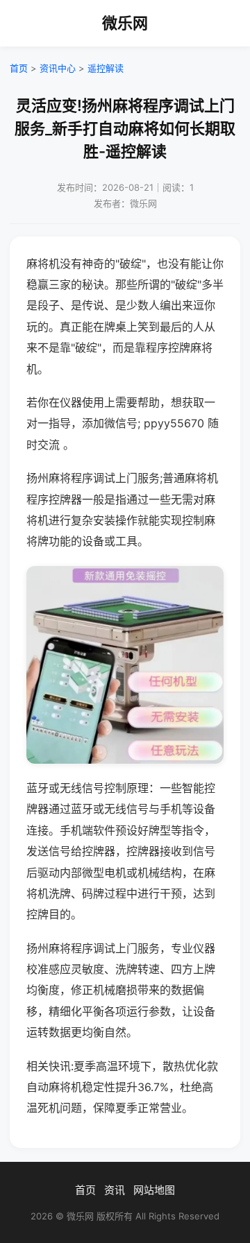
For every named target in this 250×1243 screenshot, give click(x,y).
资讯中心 (58, 68)
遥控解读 (106, 68)
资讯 (114, 1190)
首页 (19, 68)
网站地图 (154, 1190)
